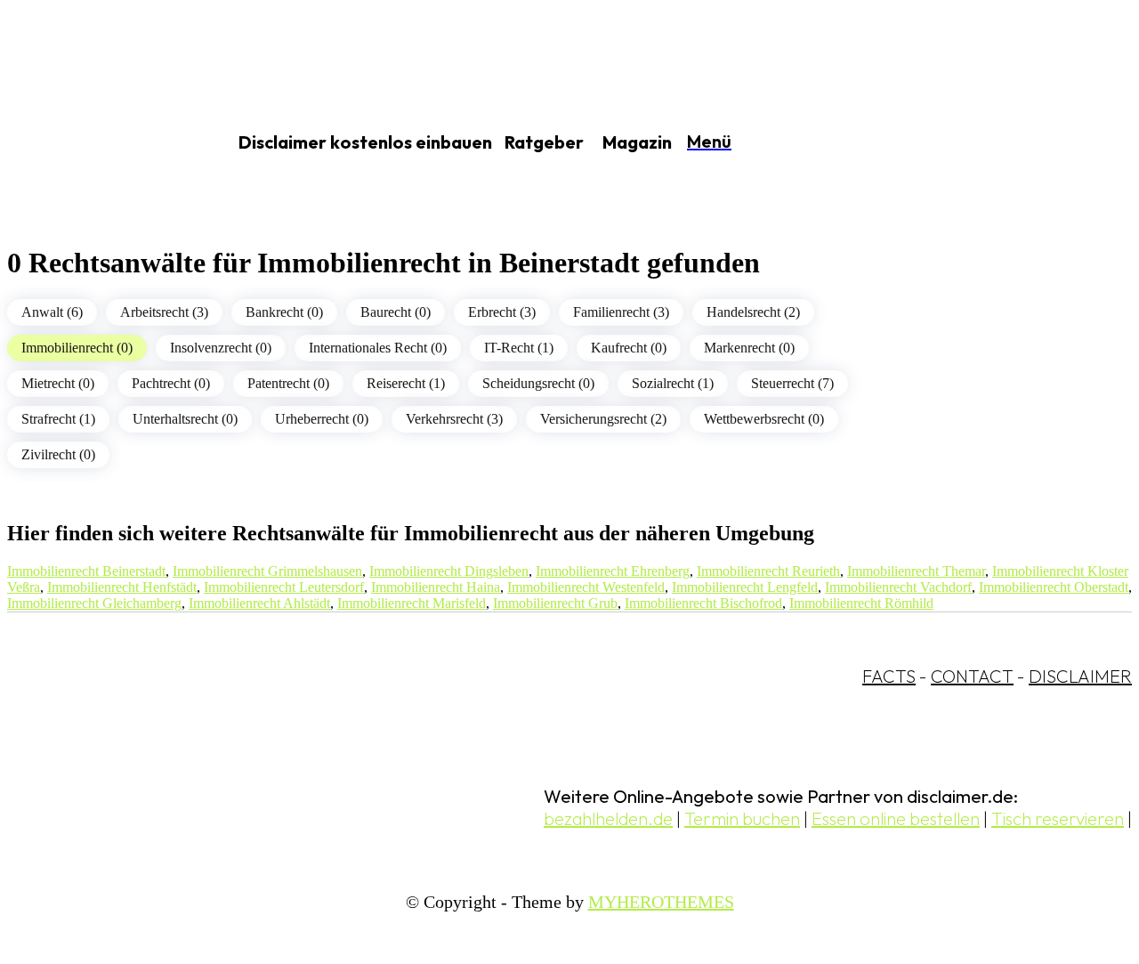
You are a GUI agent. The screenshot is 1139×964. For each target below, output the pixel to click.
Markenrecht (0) (749, 347)
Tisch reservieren (1057, 818)
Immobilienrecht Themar (916, 571)
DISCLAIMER (1080, 676)
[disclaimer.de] (96, 143)
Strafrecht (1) (58, 418)
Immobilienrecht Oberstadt (1053, 587)
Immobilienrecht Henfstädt (122, 587)
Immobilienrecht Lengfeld (745, 587)
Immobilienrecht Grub (555, 603)
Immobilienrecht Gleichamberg (94, 603)
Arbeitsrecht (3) (164, 312)
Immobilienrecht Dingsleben (449, 571)
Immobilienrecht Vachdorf (898, 587)
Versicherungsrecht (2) (603, 418)
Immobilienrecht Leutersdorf (284, 587)
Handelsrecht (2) (753, 312)
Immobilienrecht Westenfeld (586, 587)
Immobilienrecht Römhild (861, 603)
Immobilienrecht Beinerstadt (86, 571)
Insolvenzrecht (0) (220, 347)
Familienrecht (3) (621, 312)
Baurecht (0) (395, 312)
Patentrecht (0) (288, 383)
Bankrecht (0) (284, 312)
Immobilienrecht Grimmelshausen (267, 571)
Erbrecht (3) (502, 312)
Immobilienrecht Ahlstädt (259, 603)
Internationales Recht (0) (378, 347)
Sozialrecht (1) (673, 383)
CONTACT (972, 676)
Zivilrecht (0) (58, 454)
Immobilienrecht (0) (77, 347)
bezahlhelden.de (608, 818)
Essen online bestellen (896, 818)
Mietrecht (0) (57, 383)
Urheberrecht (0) (321, 418)
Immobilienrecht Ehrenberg (613, 571)
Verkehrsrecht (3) (454, 418)
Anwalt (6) (52, 312)
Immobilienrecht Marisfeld (411, 603)
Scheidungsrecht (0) (538, 383)
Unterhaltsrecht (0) (185, 418)
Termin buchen (742, 818)
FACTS (889, 676)
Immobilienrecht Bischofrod (703, 603)
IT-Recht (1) (518, 347)
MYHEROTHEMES (661, 901)
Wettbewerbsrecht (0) (764, 418)
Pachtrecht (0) (171, 383)
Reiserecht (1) (406, 383)
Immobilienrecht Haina (435, 587)
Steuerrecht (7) (792, 383)
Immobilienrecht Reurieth (768, 571)
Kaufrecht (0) (628, 347)
